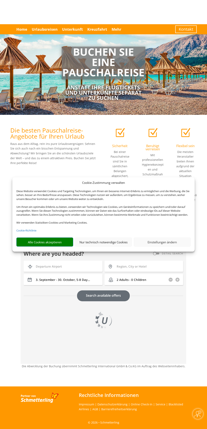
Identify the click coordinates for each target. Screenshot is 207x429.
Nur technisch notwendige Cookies (103, 242)
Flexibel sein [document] (185, 146)
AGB (95, 409)
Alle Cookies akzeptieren (45, 242)
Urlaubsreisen (45, 29)
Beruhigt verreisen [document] (153, 147)
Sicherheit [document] (120, 146)
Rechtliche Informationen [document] (109, 395)
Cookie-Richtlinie (26, 230)
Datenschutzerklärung (112, 404)
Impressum (86, 404)
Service (160, 404)
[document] (104, 63)
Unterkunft (72, 29)
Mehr (116, 29)
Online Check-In (141, 404)
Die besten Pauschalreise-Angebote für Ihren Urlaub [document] (47, 133)
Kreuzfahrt (97, 29)
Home (21, 29)
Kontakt (186, 29)
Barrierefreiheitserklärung (119, 409)
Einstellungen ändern (162, 242)
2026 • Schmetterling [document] (104, 422)
